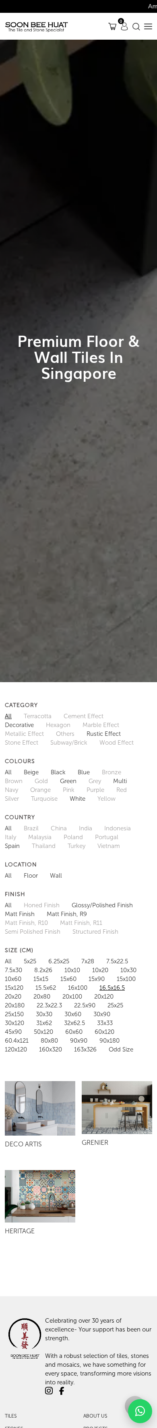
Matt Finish (20, 914)
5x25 (30, 961)
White (77, 798)
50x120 (43, 1031)
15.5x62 (45, 987)
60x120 (104, 1031)
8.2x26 (43, 970)
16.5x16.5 (112, 987)
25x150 (14, 1014)
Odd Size (121, 1049)
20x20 (13, 996)
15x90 (97, 979)
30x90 (101, 1014)
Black (58, 772)
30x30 (44, 1014)
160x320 (50, 1049)
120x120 (16, 1049)
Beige (31, 772)
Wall (56, 875)
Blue (84, 772)
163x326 (85, 1049)
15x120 (14, 987)
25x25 (115, 1005)
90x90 (78, 1040)
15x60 (68, 979)
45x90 (13, 1031)
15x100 (126, 979)
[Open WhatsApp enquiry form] (140, 1411)
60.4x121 (17, 1040)
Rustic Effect (104, 733)
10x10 (72, 970)
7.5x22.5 (117, 961)
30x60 (72, 1014)
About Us (95, 1416)
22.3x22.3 (49, 1005)
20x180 (15, 1005)
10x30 (128, 970)
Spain (12, 846)
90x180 (109, 1040)
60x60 (74, 1031)
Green (68, 781)
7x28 (87, 961)
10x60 (13, 979)
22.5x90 (84, 1005)
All (8, 716)
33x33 (105, 1023)
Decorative (19, 725)
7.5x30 (13, 970)
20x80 (41, 996)
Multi (120, 781)
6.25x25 (58, 961)
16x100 (77, 987)
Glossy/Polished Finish (102, 905)
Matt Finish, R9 (67, 914)
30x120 (14, 1023)
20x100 (72, 996)
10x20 (100, 970)
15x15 (40, 979)
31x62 (44, 1023)
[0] (112, 26)
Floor (31, 875)
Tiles (11, 1416)
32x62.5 (74, 1023)
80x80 (49, 1040)
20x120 (104, 996)
